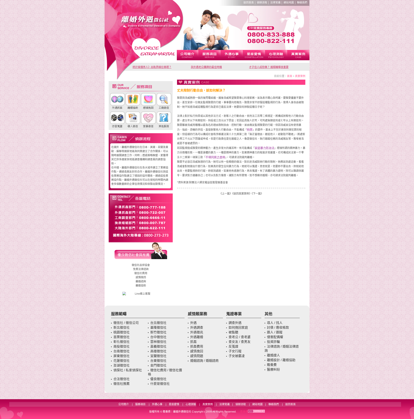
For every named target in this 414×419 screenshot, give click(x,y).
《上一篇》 (225, 193)
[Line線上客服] (141, 294)
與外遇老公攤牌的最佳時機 (206, 67)
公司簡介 (123, 404)
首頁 (289, 76)
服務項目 (140, 404)
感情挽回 (141, 277)
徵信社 (136, 265)
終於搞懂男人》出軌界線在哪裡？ (152, 67)
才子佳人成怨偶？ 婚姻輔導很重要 (269, 67)
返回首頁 (248, 2)
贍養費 (167, 411)
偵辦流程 (262, 2)
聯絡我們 (302, 2)
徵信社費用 (140, 273)
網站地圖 (289, 2)
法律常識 (275, 2)
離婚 (138, 281)
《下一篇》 (257, 193)
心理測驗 (191, 404)
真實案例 (300, 76)
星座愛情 (174, 404)
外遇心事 (157, 404)
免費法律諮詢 (141, 269)
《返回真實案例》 (242, 193)
